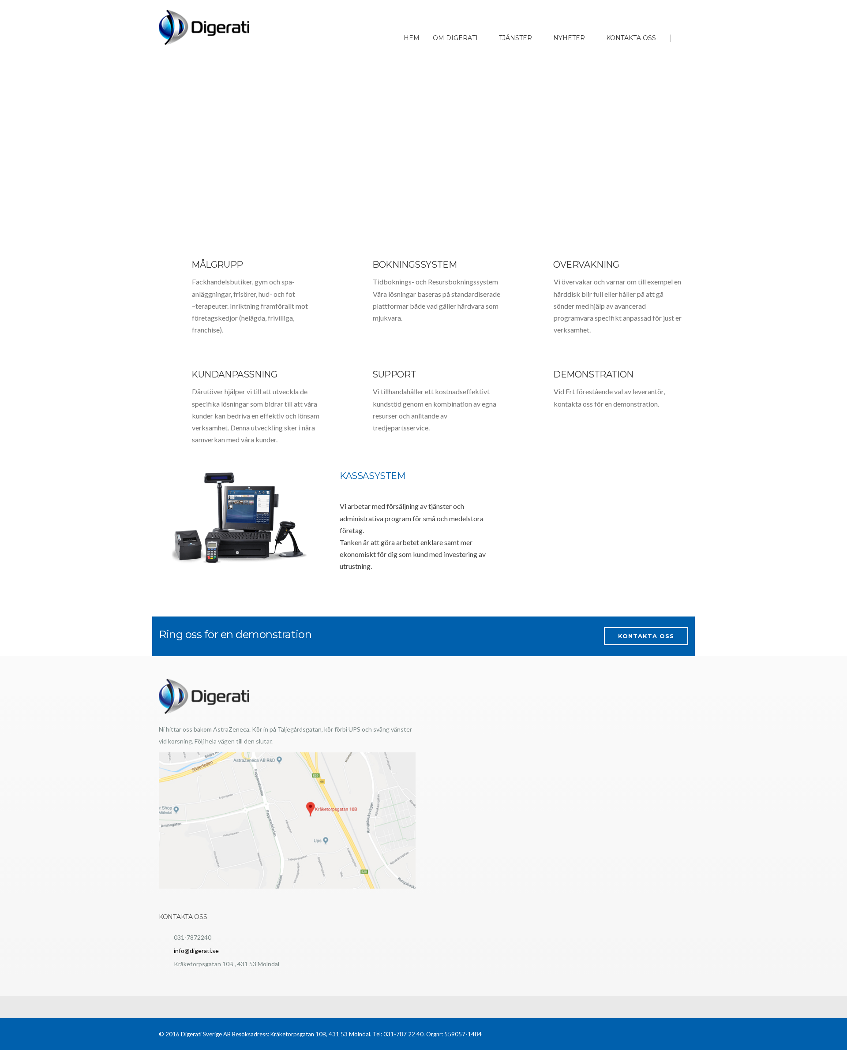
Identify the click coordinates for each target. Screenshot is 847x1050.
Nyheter (569, 38)
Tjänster (515, 38)
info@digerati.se (196, 950)
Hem (412, 38)
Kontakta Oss (631, 38)
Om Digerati (455, 38)
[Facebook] (671, 9)
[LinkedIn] (682, 9)
